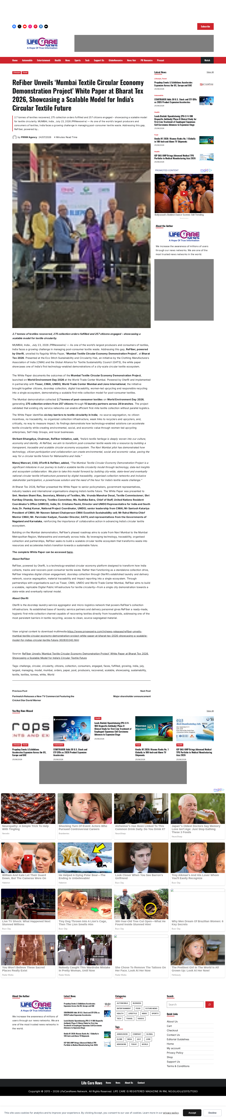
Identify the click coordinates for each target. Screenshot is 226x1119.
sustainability (138, 670)
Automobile (158, 95)
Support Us (173, 1061)
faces (107, 665)
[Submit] (209, 1004)
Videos (141, 1019)
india (135, 665)
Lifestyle (16, 73)
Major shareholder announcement (132, 696)
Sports (155, 1014)
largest (16, 670)
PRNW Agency (29, 137)
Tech (119, 1019)
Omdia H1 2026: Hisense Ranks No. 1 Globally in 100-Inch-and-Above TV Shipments (175, 140)
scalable (109, 670)
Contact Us (173, 1034)
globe (119, 1039)
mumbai (48, 670)
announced (122, 1034)
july (142, 665)
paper (66, 670)
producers (84, 670)
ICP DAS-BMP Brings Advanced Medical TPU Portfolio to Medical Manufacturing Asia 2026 (175, 157)
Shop (170, 1057)
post (73, 670)
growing (126, 665)
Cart (169, 1025)
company (137, 1034)
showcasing (122, 670)
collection (70, 665)
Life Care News (91, 1082)
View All (210, 72)
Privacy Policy (175, 1052)
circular (36, 665)
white (43, 674)
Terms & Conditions (178, 1066)
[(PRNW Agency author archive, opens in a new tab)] (14, 138)
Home (170, 1043)
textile (15, 674)
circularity (47, 665)
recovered (97, 670)
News (144, 1014)
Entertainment (124, 1008)
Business (137, 1003)
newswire (121, 1044)
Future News (151, 1008)
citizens (59, 665)
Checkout (172, 1030)
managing (27, 670)
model (38, 670)
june (148, 1039)
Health (156, 112)
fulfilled (115, 665)
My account (173, 1048)
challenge (24, 665)
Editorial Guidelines (178, 1039)
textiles (25, 674)
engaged (97, 665)
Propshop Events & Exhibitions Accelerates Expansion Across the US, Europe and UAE (173, 84)
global (149, 1034)
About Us (172, 1021)
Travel (25, 73)
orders (58, 670)
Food (156, 135)
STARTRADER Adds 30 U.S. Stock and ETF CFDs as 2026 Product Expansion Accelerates (175, 101)
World (50, 674)
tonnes (34, 674)
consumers (84, 665)
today (134, 1044)
